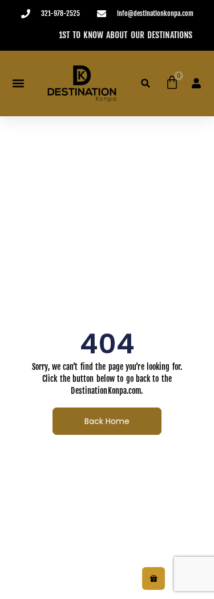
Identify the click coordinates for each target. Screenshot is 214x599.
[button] (18, 83)
